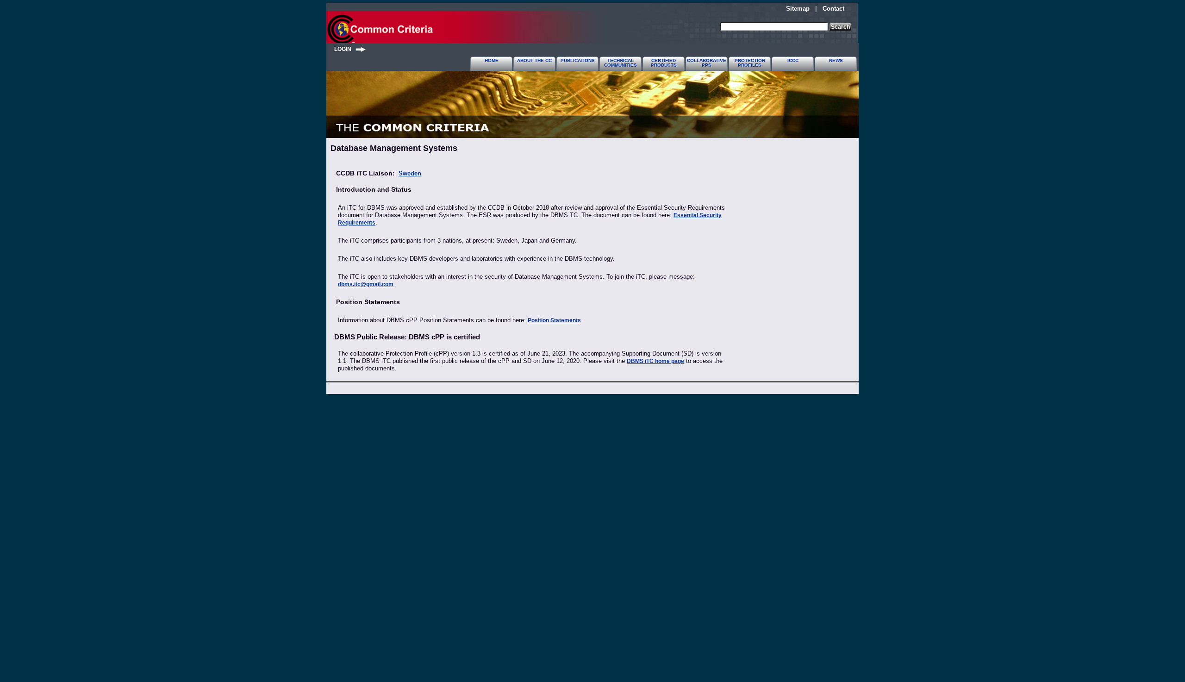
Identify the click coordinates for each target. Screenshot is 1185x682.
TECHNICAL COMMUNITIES (620, 63)
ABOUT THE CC (534, 60)
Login (345, 49)
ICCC (792, 60)
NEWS (836, 60)
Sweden (410, 173)
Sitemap (798, 8)
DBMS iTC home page (655, 361)
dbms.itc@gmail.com (365, 284)
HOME (492, 60)
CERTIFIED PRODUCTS (664, 63)
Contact (833, 8)
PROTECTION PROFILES (750, 63)
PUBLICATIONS (578, 60)
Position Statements (554, 320)
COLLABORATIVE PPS (706, 63)
